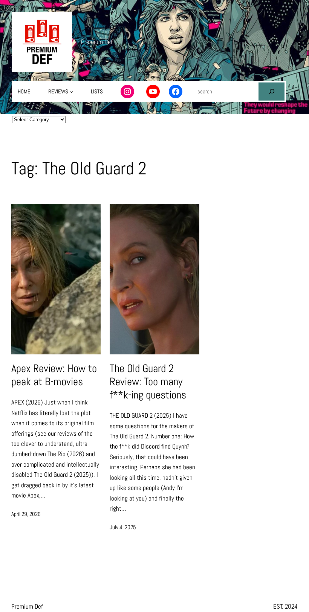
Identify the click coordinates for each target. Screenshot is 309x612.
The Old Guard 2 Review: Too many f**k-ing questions (148, 381)
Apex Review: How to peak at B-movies (54, 375)
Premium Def (97, 42)
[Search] (271, 91)
